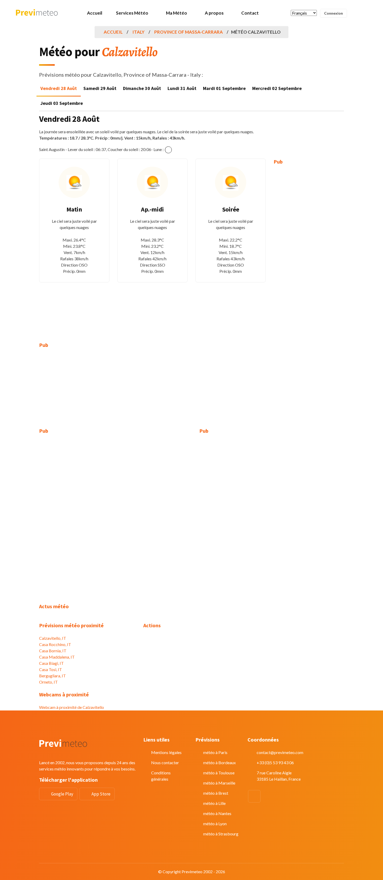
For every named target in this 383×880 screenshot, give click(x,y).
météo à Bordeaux (219, 762)
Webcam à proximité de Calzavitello (71, 707)
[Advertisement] (309, 249)
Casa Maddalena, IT (57, 656)
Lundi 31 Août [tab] (182, 88)
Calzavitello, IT (52, 638)
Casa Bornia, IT (52, 650)
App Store (100, 794)
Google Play (62, 794)
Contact (250, 13)
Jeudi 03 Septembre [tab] (61, 103)
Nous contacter (165, 762)
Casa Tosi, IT (50, 669)
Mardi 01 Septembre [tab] (224, 88)
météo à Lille (214, 803)
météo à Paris (215, 752)
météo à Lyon (215, 823)
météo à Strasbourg (220, 833)
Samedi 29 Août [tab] (99, 88)
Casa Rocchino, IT (55, 644)
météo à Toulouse (218, 772)
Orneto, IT (48, 681)
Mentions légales (166, 752)
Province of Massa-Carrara (188, 32)
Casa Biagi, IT (51, 663)
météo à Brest (215, 793)
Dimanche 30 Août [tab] (142, 88)
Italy (138, 32)
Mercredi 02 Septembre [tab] (277, 88)
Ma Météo (176, 13)
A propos (214, 13)
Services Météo (132, 13)
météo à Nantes (217, 813)
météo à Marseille (219, 782)
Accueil (94, 13)
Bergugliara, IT (52, 675)
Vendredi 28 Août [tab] (58, 88)
